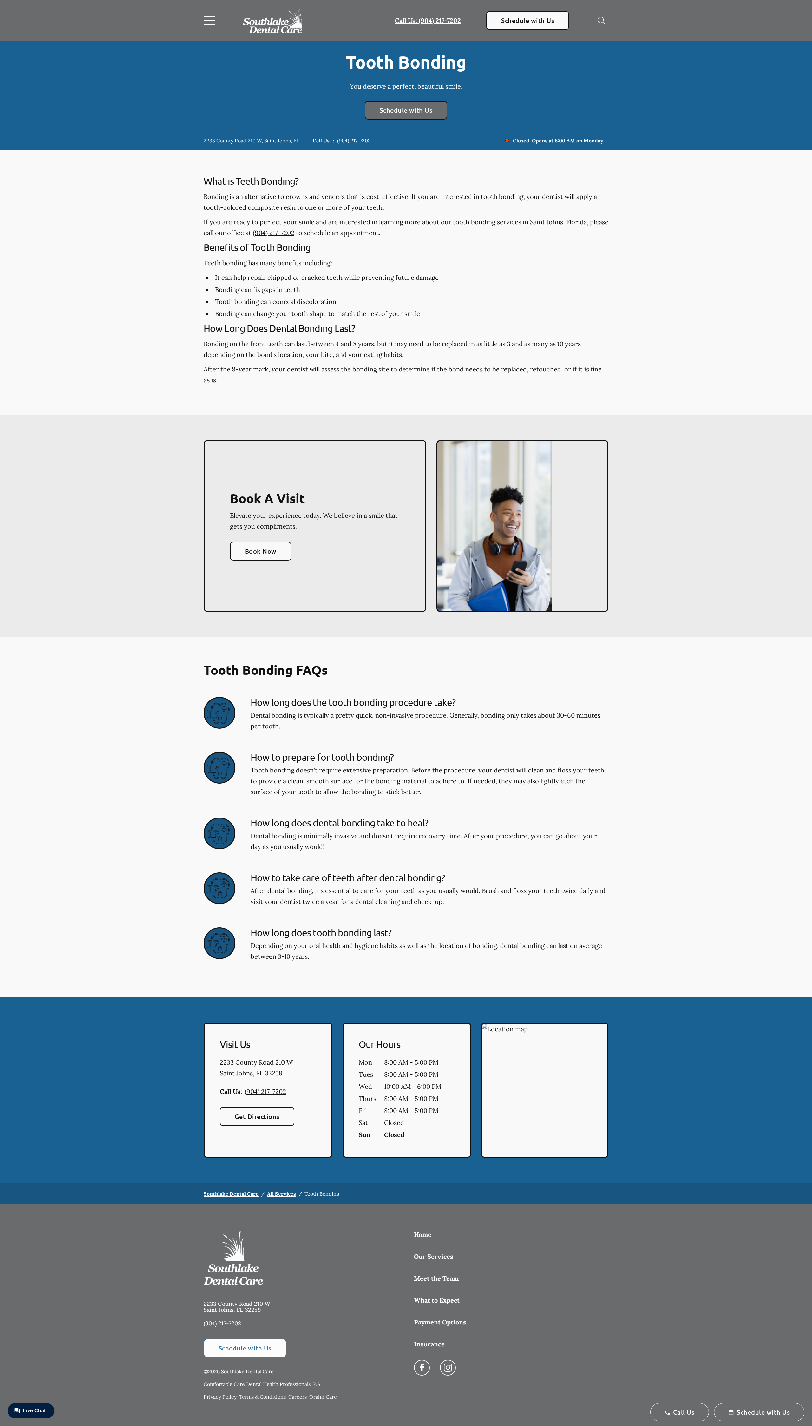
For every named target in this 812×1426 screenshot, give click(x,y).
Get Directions (257, 1116)
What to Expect (437, 1300)
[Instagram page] (448, 1368)
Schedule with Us (527, 20)
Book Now (261, 551)
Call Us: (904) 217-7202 (428, 20)
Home (422, 1235)
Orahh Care (323, 1397)
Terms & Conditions (262, 1397)
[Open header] (211, 21)
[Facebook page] (422, 1368)
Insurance (429, 1344)
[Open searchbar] (601, 21)
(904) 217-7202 (354, 140)
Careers (297, 1397)
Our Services (433, 1256)
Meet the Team (436, 1278)
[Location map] (544, 1090)
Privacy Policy (220, 1397)
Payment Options (440, 1322)
